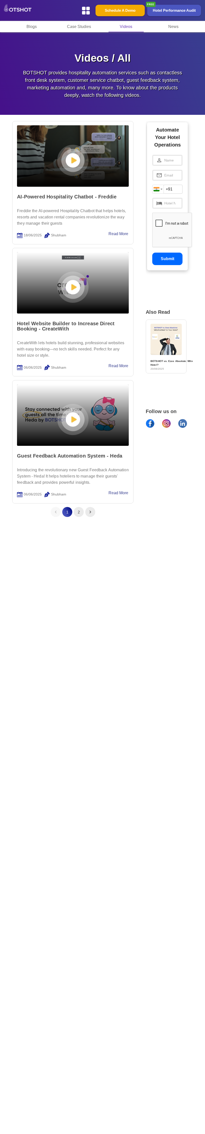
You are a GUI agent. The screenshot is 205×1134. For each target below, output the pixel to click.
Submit (167, 259)
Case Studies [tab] (79, 26)
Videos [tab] (126, 26)
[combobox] (158, 189)
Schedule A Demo (120, 10)
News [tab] (173, 26)
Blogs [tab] (31, 26)
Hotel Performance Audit (174, 10)
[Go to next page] (90, 512)
